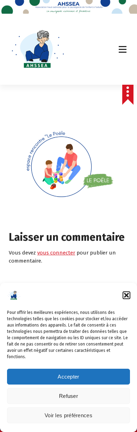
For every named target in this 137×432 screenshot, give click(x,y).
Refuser (68, 396)
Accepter (68, 377)
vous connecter (56, 253)
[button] (126, 295)
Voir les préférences (68, 415)
